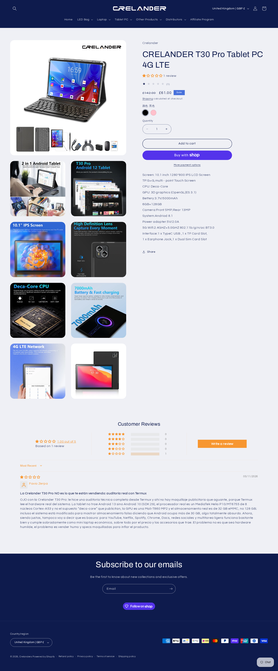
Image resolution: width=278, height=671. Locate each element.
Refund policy (66, 656)
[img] (30, 477)
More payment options (187, 164)
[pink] (153, 113)
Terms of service (106, 656)
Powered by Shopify (44, 657)
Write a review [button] (222, 443)
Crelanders (25, 657)
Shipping (147, 98)
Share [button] (151, 251)
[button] (14, 8)
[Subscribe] (170, 589)
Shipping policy (127, 656)
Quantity (147, 120)
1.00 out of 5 (66, 441)
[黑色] (145, 113)
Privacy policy (85, 656)
